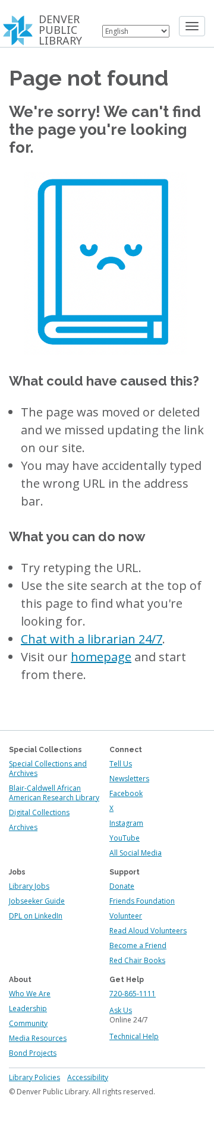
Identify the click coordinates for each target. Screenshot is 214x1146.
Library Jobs (29, 886)
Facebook (126, 793)
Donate (121, 886)
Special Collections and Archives (48, 768)
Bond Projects (32, 1053)
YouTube (124, 838)
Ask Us (120, 1010)
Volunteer (125, 916)
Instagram (126, 823)
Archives (23, 827)
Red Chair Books (137, 960)
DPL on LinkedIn (35, 916)
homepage (101, 657)
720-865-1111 (132, 994)
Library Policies (34, 1077)
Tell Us (120, 764)
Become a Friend (137, 945)
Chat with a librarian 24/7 (91, 639)
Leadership (28, 1008)
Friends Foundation (142, 901)
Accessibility (87, 1077)
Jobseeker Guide (37, 901)
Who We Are (30, 994)
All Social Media (135, 853)
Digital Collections (39, 812)
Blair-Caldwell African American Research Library (54, 793)
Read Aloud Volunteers (148, 931)
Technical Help (134, 1036)
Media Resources (38, 1038)
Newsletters (129, 779)
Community (28, 1023)
